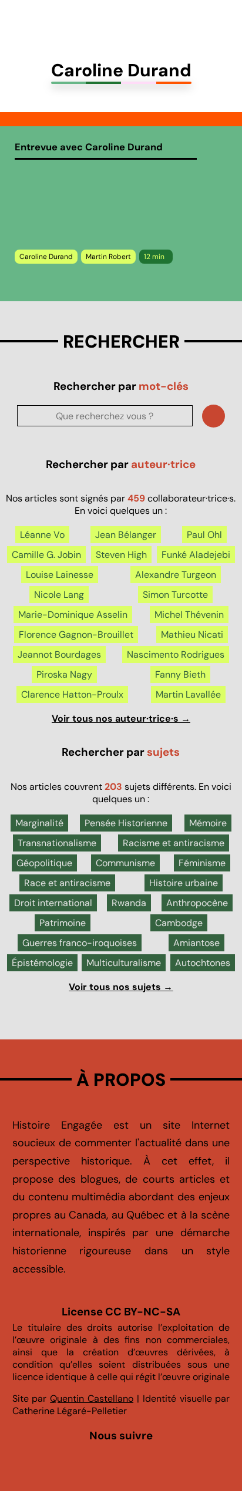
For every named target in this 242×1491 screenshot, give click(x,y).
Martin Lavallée (188, 694)
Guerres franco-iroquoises (79, 943)
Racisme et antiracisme (173, 843)
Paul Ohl (204, 535)
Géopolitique (44, 863)
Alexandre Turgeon (175, 574)
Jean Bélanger (125, 535)
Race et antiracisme (67, 883)
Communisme (125, 863)
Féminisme (202, 863)
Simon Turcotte (175, 594)
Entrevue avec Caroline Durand (89, 147)
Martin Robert (108, 256)
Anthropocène (197, 903)
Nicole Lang (59, 594)
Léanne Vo (42, 535)
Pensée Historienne (126, 823)
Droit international (53, 903)
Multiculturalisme (123, 963)
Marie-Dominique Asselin (72, 614)
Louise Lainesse (59, 574)
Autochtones (202, 963)
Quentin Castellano (91, 1398)
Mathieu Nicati (192, 634)
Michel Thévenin (189, 614)
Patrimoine (62, 923)
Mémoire (208, 823)
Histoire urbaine (183, 883)
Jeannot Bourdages (59, 654)
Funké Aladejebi (196, 554)
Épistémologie (42, 963)
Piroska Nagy (64, 674)
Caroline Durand (46, 256)
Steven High (121, 554)
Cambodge (179, 923)
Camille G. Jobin (46, 554)
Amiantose (196, 943)
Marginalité (39, 823)
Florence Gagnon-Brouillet (76, 634)
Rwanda (129, 903)
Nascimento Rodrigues (175, 654)
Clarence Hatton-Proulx (72, 694)
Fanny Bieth (180, 674)
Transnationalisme (57, 843)
